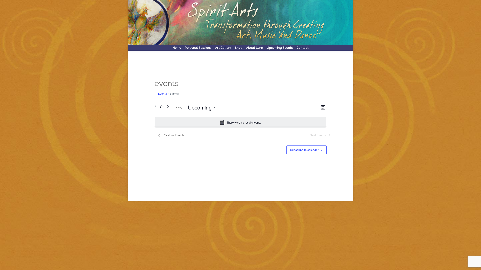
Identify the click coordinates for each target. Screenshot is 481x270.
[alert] (240, 122)
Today (179, 107)
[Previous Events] (160, 107)
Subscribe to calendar (304, 150)
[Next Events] (168, 107)
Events (162, 93)
